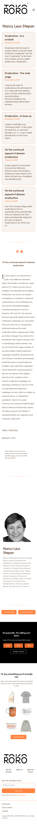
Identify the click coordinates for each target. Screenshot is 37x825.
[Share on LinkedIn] (17, 251)
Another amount (18, 651)
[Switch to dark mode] (28, 3)
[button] (33, 10)
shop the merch (18, 737)
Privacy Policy (21, 795)
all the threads (9, 612)
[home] (16, 10)
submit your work (26, 612)
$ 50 (7, 646)
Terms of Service (7, 807)
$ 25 (18, 646)
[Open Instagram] (21, 252)
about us (19, 770)
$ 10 (29, 646)
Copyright (5, 811)
